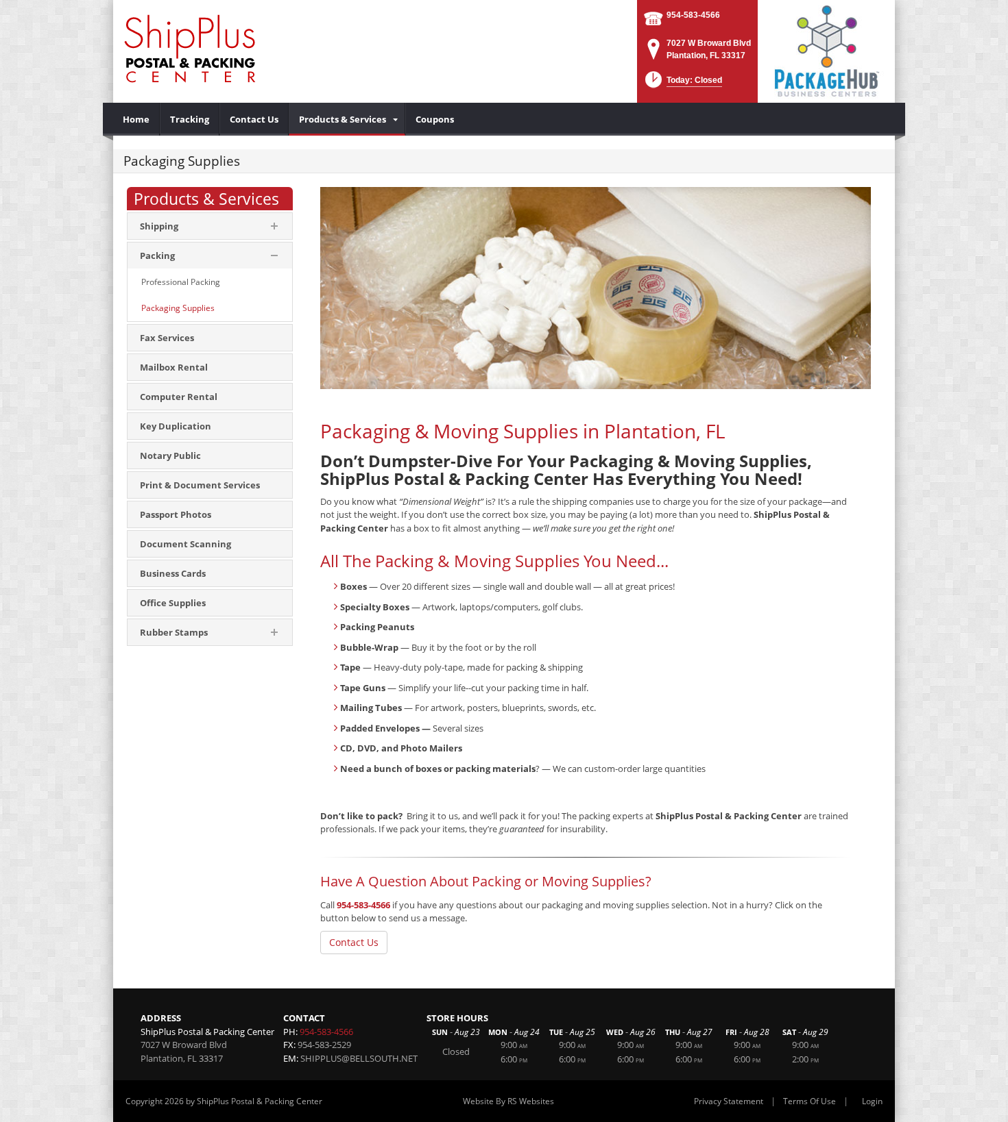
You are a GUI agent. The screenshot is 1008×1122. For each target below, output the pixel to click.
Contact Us (354, 942)
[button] (682, 84)
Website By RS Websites (508, 1101)
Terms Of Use (809, 1101)
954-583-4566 (693, 15)
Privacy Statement (728, 1101)
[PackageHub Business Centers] (826, 50)
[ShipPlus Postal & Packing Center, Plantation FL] (189, 48)
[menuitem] (136, 119)
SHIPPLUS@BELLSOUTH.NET (359, 1058)
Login (872, 1101)
